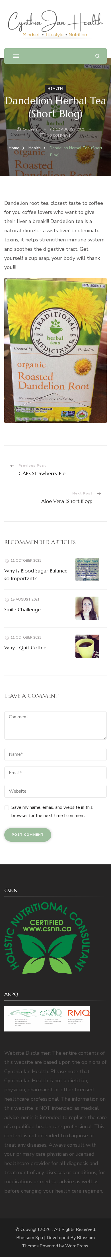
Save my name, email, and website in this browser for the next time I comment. (52, 811)
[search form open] (97, 56)
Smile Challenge (22, 609)
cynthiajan (31, 129)
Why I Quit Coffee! (26, 647)
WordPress (76, 1246)
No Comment (59, 136)
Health (55, 88)
